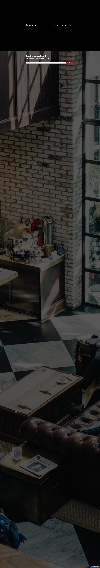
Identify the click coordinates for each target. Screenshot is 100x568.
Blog (62, 25)
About (58, 25)
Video (66, 25)
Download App (71, 25)
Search (70, 62)
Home (54, 25)
